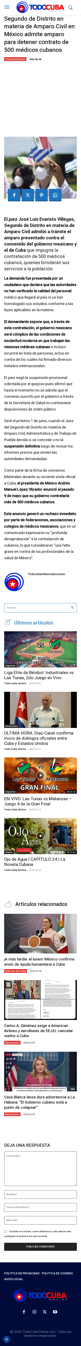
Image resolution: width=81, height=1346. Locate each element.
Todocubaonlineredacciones (46, 574)
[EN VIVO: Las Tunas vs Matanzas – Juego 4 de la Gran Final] (40, 775)
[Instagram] (34, 1312)
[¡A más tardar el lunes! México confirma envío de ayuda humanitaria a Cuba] (40, 934)
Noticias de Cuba (15, 970)
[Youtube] (55, 1312)
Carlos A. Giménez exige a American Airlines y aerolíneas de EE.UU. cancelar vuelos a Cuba (38, 1031)
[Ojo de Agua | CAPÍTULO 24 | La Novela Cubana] (40, 836)
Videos (9, 852)
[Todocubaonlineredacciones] (14, 582)
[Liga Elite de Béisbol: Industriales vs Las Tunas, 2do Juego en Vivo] (40, 649)
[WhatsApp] (55, 195)
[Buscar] (72, 607)
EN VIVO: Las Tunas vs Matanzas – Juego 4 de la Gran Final (38, 801)
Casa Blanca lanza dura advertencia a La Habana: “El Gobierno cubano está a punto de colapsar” (39, 1102)
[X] (28, 195)
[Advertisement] (40, 97)
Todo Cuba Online (15, 683)
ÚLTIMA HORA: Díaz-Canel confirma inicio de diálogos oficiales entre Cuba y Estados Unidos (38, 738)
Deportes (10, 665)
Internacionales (15, 59)
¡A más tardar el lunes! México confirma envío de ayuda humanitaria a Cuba (39, 961)
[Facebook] (14, 195)
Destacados (11, 726)
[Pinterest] (41, 195)
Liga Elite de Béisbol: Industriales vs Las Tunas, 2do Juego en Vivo (39, 675)
